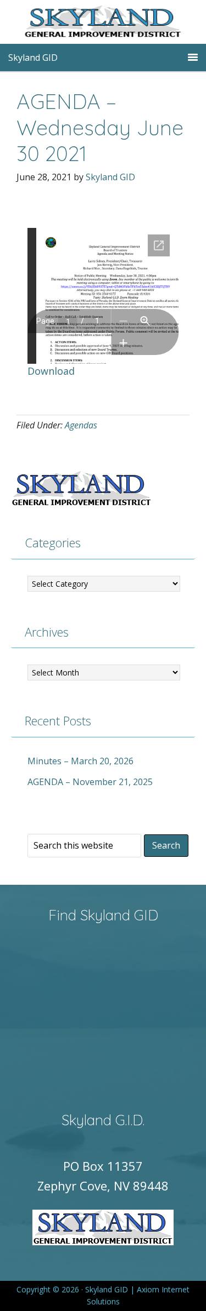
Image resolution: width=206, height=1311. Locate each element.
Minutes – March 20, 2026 (80, 761)
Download (51, 370)
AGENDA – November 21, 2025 (90, 782)
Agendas (81, 425)
